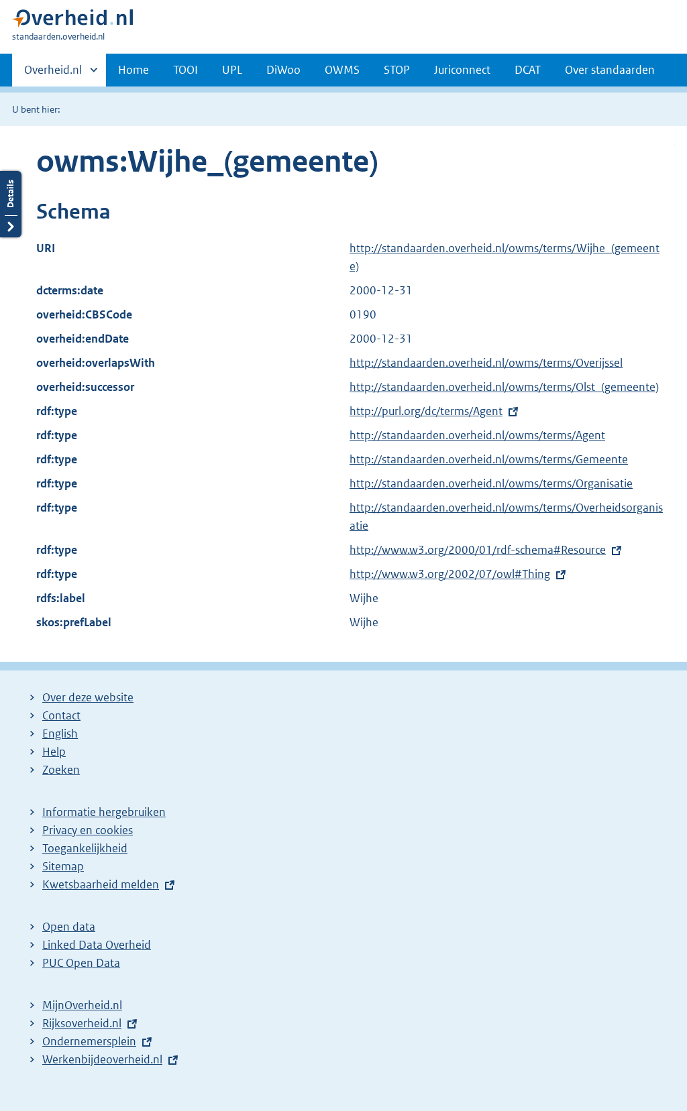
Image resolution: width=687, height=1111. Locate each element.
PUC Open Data (81, 962)
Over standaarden (610, 69)
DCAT (528, 69)
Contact (61, 715)
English (60, 733)
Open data (68, 926)
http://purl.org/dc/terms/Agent (426, 411)
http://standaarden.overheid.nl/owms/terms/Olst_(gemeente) (504, 386)
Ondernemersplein (89, 1041)
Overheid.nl (53, 74)
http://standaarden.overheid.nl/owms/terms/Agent (477, 435)
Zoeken (61, 769)
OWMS (342, 69)
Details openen (10, 204)
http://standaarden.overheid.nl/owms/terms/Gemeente (489, 459)
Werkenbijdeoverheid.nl (102, 1059)
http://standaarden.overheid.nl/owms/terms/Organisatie (491, 483)
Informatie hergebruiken (104, 812)
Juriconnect (462, 69)
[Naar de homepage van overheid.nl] (72, 21)
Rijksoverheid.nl (81, 1023)
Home (133, 69)
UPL (232, 69)
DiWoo (283, 69)
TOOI (185, 69)
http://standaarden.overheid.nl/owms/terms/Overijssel (486, 362)
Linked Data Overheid (96, 944)
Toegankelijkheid (84, 848)
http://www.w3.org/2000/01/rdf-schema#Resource (478, 549)
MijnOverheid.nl (82, 1005)
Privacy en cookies (87, 830)
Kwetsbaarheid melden (100, 884)
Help (54, 751)
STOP (397, 69)
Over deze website (88, 697)
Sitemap (63, 866)
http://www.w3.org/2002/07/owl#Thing (450, 574)
